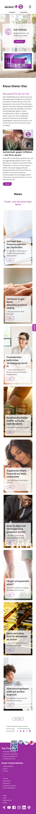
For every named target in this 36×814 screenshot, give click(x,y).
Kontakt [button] (7, 184)
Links (4, 798)
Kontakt (5, 778)
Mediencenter (7, 800)
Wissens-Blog (10, 731)
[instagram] (27, 731)
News (5, 795)
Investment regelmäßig (10, 754)
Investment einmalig (9, 752)
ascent (12, 12)
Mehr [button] (10, 260)
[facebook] (23, 731)
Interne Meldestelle (9, 788)
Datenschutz (7, 781)
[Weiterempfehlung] (29, 807)
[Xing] (17, 731)
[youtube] (20, 731)
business (23, 12)
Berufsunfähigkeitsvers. (10, 756)
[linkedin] (30, 731)
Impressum (6, 783)
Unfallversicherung (9, 759)
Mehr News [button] (18, 719)
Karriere (5, 771)
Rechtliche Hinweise (9, 786)
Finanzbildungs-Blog (23, 728)
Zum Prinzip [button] (19, 41)
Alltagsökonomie (8, 766)
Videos (5, 802)
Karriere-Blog (10, 728)
